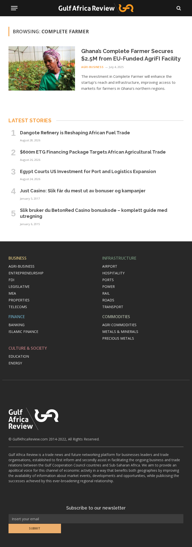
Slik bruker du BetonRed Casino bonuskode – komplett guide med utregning (93, 213)
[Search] (178, 8)
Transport (112, 306)
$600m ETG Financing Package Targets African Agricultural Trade (93, 152)
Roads (108, 300)
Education (18, 356)
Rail (106, 293)
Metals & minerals (120, 331)
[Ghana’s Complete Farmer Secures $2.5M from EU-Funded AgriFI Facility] (41, 68)
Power (108, 286)
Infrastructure (119, 258)
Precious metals (118, 338)
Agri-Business (92, 67)
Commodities (116, 316)
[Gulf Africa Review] (96, 8)
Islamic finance (23, 331)
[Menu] (14, 8)
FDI (11, 279)
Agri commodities (119, 324)
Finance (16, 316)
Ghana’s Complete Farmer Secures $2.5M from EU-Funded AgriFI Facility (130, 55)
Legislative (19, 286)
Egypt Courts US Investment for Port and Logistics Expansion (88, 171)
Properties (19, 300)
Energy (15, 363)
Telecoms (17, 306)
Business (17, 258)
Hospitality (113, 273)
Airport (109, 266)
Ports (108, 279)
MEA (12, 293)
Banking (16, 324)
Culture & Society (27, 348)
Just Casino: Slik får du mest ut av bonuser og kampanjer (83, 190)
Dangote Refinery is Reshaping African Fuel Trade (75, 132)
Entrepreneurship (26, 273)
